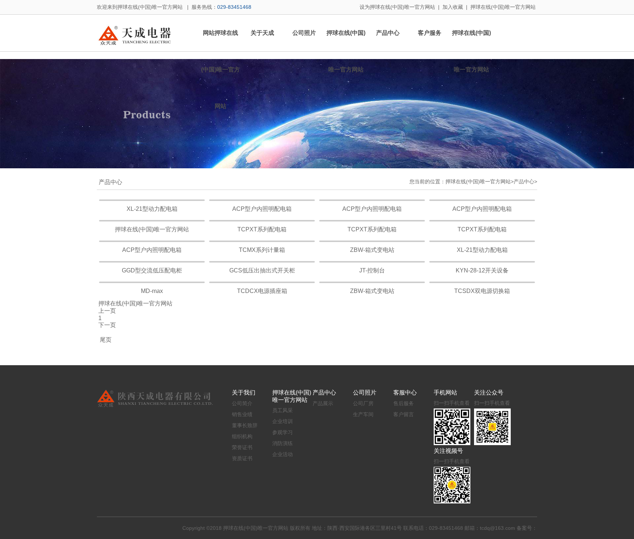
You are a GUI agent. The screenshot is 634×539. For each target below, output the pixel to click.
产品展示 (323, 403)
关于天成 (262, 33)
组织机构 (242, 436)
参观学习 (282, 432)
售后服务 (403, 403)
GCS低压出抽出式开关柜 (262, 270)
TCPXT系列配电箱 (262, 229)
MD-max (152, 291)
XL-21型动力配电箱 (152, 209)
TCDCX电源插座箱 (262, 291)
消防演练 (282, 443)
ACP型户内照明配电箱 (262, 209)
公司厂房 (363, 403)
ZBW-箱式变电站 (372, 250)
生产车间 (363, 414)
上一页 (107, 311)
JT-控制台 (372, 270)
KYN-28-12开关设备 (482, 270)
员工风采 (282, 410)
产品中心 (388, 33)
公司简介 (242, 403)
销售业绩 (242, 414)
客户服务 (429, 33)
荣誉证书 (242, 447)
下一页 (107, 325)
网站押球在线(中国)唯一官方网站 (220, 69)
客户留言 (403, 414)
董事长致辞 (245, 425)
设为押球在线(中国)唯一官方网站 (397, 7)
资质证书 (242, 458)
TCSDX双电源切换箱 (482, 291)
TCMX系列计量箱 (262, 250)
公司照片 (304, 33)
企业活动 (282, 454)
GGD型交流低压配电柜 (152, 270)
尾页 (104, 340)
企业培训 (282, 421)
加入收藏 (452, 7)
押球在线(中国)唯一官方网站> (479, 181)
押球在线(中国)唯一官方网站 (503, 7)
